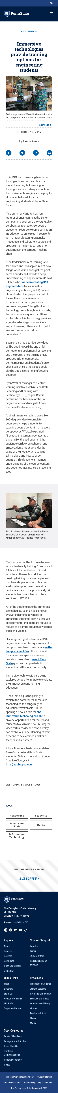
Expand (44, 124)
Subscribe (27, 878)
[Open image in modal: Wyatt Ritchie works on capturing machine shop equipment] (29, 93)
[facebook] (8, 153)
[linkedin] (36, 153)
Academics (29, 31)
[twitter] (22, 153)
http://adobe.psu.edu (19, 764)
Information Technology (17, 836)
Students (41, 815)
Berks (41, 825)
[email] (49, 153)
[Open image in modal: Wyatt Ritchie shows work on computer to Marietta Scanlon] (29, 510)
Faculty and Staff (17, 825)
